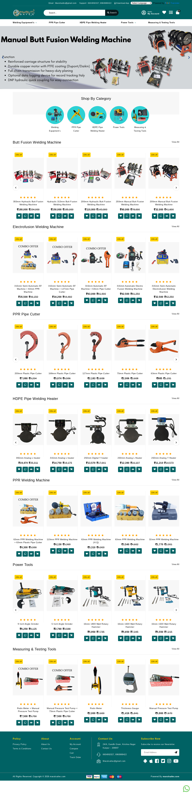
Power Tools (127, 22)
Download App (122, 3)
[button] (3, 58)
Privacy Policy (19, 744)
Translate (175, 3)
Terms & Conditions (22, 749)
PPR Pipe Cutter (57, 22)
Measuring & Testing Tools (161, 22)
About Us (45, 744)
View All (175, 142)
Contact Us (46, 749)
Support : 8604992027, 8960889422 (95, 3)
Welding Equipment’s (23, 22)
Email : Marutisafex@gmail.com (62, 3)
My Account (75, 744)
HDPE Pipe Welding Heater (93, 22)
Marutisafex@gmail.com (114, 761)
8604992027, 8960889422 (115, 754)
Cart (72, 753)
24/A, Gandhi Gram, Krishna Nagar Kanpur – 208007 (119, 746)
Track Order (75, 757)
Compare (74, 749)
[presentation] (16, 188)
